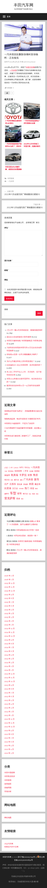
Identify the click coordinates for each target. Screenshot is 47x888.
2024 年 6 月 (9, 651)
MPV (21, 467)
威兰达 (16, 480)
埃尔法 (7, 480)
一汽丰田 (13, 70)
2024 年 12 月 (9, 628)
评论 (6, 228)
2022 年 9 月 (9, 730)
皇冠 (32, 488)
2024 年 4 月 (9, 659)
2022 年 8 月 (9, 734)
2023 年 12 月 (9, 674)
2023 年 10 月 (9, 681)
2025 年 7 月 (9, 602)
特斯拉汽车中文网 (11, 847)
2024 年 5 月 (9, 655)
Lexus (16, 468)
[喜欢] (7, 93)
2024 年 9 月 (9, 640)
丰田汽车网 (23, 4)
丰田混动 (10, 471)
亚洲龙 (37, 471)
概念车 (38, 484)
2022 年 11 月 (9, 723)
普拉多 (19, 484)
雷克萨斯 (9, 498)
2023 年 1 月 (9, 715)
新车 (36, 479)
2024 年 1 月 (9, 670)
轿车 (19, 493)
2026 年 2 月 (9, 576)
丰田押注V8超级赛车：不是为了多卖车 (19, 423)
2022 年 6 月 (9, 742)
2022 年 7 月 (9, 738)
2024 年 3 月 (9, 662)
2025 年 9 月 (9, 595)
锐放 (33, 494)
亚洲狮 (31, 471)
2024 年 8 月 (9, 644)
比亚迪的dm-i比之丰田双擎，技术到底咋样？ (24, 365)
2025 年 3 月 (9, 617)
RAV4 (27, 467)
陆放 (37, 494)
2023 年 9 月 (9, 685)
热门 (27, 488)
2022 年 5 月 (9, 746)
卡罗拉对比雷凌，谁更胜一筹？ (25, 536)
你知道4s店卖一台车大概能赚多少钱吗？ (22, 354)
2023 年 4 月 (9, 704)
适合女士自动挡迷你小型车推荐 (19, 337)
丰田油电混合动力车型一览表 (27, 530)
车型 (13, 493)
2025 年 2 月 (9, 621)
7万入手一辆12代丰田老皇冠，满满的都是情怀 (24, 330)
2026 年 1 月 (9, 579)
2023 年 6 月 (9, 696)
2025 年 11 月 (9, 587)
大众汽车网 (8, 844)
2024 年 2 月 (9, 666)
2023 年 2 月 (9, 712)
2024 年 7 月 (9, 647)
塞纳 (12, 480)
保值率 (7, 475)
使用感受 (7, 784)
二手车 (25, 471)
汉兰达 (15, 488)
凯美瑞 (14, 475)
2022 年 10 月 (9, 727)
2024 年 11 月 (9, 632)
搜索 (6, 309)
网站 (6, 280)
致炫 (36, 488)
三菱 (5, 471)
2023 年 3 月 (9, 708)
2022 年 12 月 (9, 719)
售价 (35, 474)
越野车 (6, 494)
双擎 (30, 475)
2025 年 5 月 (9, 610)
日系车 (13, 484)
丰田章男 (18, 471)
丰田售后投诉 (9, 776)
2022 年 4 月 (9, 749)
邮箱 (6, 270)
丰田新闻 (10, 178)
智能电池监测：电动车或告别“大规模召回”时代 (22, 419)
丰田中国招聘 (9, 773)
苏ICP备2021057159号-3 (27, 857)
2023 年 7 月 (9, 693)
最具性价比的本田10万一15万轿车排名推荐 (23, 385)
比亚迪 (7, 488)
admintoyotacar (29, 62)
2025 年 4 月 (9, 613)
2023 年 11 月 (9, 678)
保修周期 (7, 788)
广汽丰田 (28, 479)
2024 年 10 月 (9, 636)
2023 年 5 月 (9, 700)
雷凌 (18, 498)
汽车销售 (21, 488)
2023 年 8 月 (9, 689)
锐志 (30, 494)
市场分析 (7, 791)
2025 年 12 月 (9, 583)
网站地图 (7, 818)
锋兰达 (25, 494)
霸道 (22, 498)
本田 (31, 484)
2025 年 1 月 (9, 625)
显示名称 (8, 261)
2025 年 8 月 (9, 598)
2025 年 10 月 (9, 591)
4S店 (6, 467)
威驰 (21, 480)
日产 (6, 484)
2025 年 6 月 (9, 606)
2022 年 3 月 (9, 753)
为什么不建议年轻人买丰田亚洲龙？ (21, 361)
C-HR (11, 467)
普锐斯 (25, 484)
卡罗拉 (23, 475)
